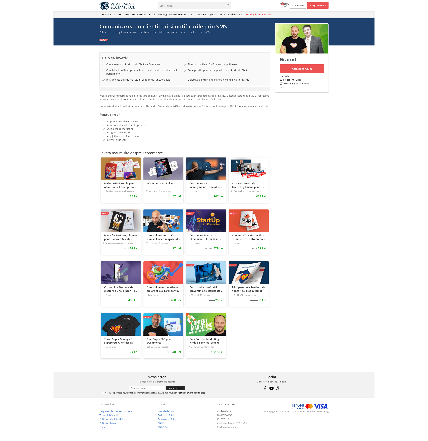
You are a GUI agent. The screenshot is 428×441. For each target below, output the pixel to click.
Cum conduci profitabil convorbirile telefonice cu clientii (204, 289)
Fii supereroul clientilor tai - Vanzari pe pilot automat (248, 289)
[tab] (184, 89)
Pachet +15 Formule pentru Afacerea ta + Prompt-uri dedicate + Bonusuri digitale (120, 185)
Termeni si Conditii (108, 415)
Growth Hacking (178, 14)
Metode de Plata (166, 411)
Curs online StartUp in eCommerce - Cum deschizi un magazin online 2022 (205, 237)
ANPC (161, 422)
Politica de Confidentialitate (191, 392)
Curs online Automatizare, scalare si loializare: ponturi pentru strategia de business (163, 289)
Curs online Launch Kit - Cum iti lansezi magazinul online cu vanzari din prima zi (163, 237)
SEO (120, 14)
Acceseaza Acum (302, 68)
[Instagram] (278, 388)
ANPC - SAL (163, 426)
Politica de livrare (107, 422)
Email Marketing (158, 14)
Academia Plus (235, 14)
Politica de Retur (166, 415)
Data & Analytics (206, 14)
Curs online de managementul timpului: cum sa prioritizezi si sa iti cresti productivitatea (204, 185)
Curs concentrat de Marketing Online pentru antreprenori (247, 185)
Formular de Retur (167, 419)
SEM (127, 14)
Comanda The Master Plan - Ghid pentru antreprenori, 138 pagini (248, 237)
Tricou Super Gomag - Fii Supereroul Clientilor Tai (118, 340)
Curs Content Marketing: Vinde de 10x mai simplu (204, 340)
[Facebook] (265, 388)
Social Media (139, 14)
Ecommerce (108, 14)
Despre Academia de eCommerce (115, 411)
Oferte (221, 14)
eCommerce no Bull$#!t (161, 183)
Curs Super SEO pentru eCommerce (160, 340)
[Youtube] (271, 388)
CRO (192, 14)
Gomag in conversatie (258, 14)
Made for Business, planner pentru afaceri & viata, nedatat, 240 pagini (120, 237)
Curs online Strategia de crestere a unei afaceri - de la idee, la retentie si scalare (120, 289)
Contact (103, 426)
